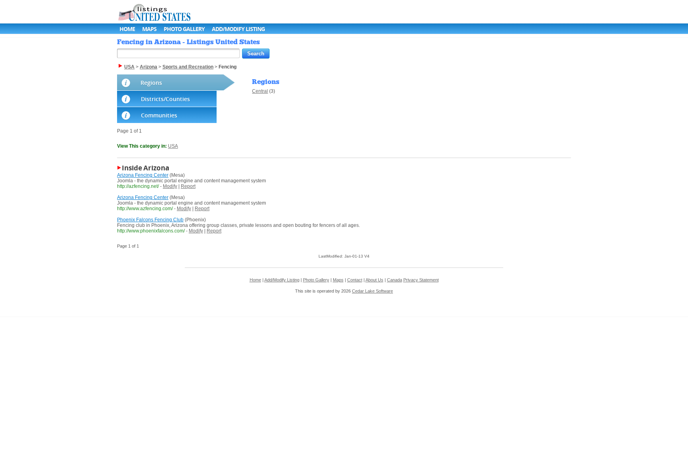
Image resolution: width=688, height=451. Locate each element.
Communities (159, 115)
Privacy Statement (421, 279)
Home (127, 29)
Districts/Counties (165, 99)
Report (188, 186)
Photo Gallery (184, 29)
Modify (170, 186)
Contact (354, 279)
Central (260, 91)
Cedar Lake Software (372, 291)
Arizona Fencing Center (142, 175)
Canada (394, 279)
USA (173, 146)
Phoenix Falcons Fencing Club (150, 220)
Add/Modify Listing (238, 29)
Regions (151, 82)
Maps (149, 29)
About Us (374, 279)
